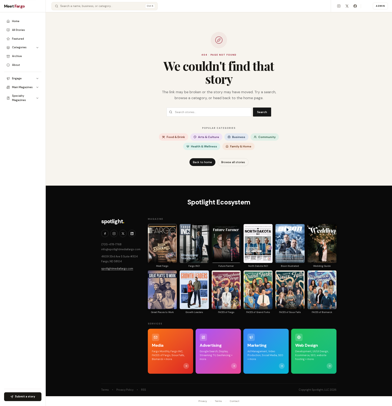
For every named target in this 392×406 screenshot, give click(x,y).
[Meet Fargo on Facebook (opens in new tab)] (355, 6)
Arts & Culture (208, 137)
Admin (380, 5)
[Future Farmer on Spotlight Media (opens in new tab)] (226, 243)
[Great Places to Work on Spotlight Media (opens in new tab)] (162, 289)
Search (262, 112)
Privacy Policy (125, 389)
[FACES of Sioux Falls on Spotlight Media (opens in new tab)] (289, 289)
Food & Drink (176, 137)
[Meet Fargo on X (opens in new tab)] (347, 6)
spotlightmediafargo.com (117, 268)
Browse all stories (233, 162)
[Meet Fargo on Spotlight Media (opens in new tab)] (162, 243)
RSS (143, 389)
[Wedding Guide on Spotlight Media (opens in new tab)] (321, 243)
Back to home (202, 162)
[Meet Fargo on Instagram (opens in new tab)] (338, 6)
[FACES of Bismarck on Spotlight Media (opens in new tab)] (321, 289)
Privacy (202, 401)
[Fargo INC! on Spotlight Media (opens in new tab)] (194, 243)
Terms (105, 389)
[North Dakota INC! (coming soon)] (258, 243)
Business (238, 137)
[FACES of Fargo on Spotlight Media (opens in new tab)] (226, 289)
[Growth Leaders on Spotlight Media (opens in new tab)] (194, 289)
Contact (234, 401)
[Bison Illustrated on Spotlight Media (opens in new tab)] (289, 243)
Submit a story (25, 396)
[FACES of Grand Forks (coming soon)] (258, 289)
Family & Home (240, 146)
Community (267, 137)
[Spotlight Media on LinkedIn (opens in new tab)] (132, 233)
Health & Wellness (204, 146)
